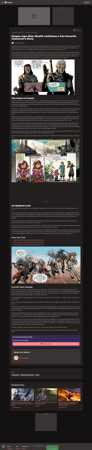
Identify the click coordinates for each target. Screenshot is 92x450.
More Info (9, 446)
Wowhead (24, 448)
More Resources (25, 446)
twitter (37, 375)
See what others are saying (20, 340)
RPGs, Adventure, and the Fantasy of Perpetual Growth (29, 242)
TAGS (13, 372)
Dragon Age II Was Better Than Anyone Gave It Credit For (29, 240)
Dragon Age (15, 375)
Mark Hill (38, 405)
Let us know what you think (22, 337)
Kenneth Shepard (16, 407)
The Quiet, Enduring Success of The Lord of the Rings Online (46, 402)
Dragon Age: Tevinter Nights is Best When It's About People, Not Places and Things (22, 403)
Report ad (63, 8)
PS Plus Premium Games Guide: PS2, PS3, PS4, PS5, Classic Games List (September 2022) (68, 403)
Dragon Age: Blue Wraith (27, 375)
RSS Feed (18, 448)
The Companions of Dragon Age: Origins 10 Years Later (29, 244)
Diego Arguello (63, 407)
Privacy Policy (9, 448)
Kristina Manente (19, 43)
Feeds (17, 446)
